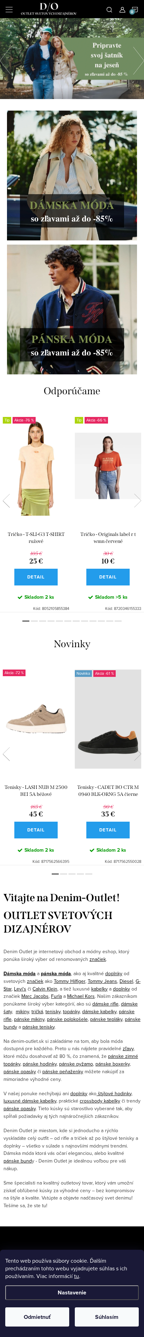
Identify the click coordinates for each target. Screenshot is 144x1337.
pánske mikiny (29, 1019)
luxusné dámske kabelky (29, 1100)
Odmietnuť (37, 1317)
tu (76, 1276)
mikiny (22, 1011)
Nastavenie (72, 1293)
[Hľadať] (109, 9)
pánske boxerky (112, 1063)
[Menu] (9, 9)
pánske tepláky (106, 1019)
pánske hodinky (40, 1063)
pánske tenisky (38, 1026)
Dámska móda (19, 973)
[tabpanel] (36, 510)
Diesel (126, 981)
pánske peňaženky (62, 1071)
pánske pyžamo (76, 1063)
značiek (97, 959)
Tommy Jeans (102, 981)
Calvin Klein (45, 988)
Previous (6, 501)
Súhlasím (106, 1317)
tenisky (52, 1011)
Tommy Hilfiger (69, 981)
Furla (56, 996)
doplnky (113, 973)
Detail (36, 577)
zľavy (128, 1048)
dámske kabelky (99, 1011)
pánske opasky (19, 1071)
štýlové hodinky (113, 1093)
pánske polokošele (67, 1019)
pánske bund (17, 1160)
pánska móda (56, 973)
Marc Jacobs (35, 996)
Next (137, 501)
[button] (8, 59)
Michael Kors (81, 996)
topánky (71, 1011)
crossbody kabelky (100, 1100)
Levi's (20, 988)
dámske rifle (105, 1003)
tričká (37, 1011)
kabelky (99, 988)
